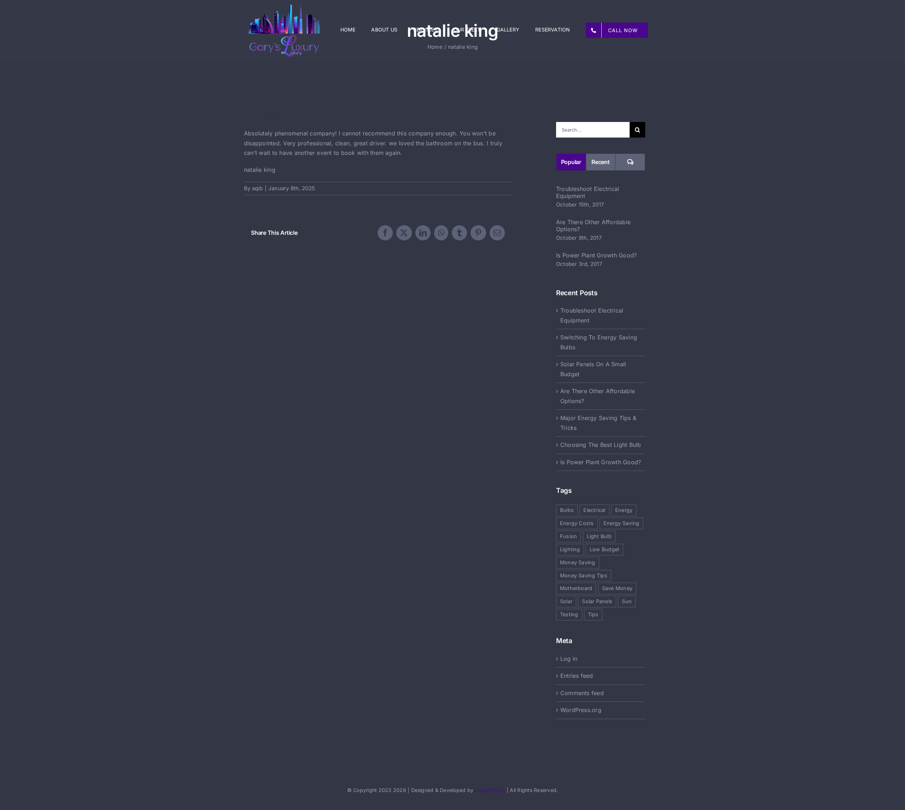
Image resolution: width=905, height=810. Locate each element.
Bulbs (567, 510)
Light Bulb (599, 536)
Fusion (568, 536)
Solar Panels (597, 601)
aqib (257, 188)
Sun (627, 601)
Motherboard (576, 588)
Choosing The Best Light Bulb (600, 444)
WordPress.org (580, 709)
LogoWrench (490, 790)
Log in (568, 658)
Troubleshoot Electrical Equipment (587, 192)
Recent (600, 161)
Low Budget (604, 549)
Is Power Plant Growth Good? (596, 255)
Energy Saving (621, 523)
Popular (571, 161)
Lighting (570, 549)
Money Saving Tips (583, 575)
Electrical (594, 510)
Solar (566, 601)
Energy (623, 510)
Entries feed (576, 675)
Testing (569, 614)
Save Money (617, 588)
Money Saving (577, 562)
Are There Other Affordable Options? (593, 225)
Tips (593, 614)
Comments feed (582, 693)
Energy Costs (577, 523)
